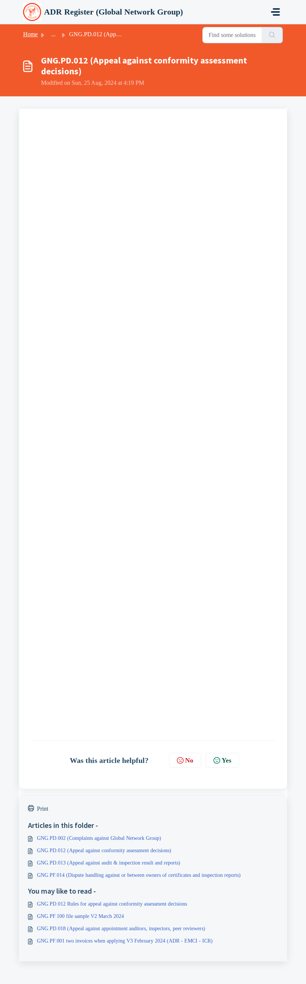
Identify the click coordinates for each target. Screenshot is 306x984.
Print (42, 808)
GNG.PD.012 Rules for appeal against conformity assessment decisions (112, 904)
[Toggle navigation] (275, 12)
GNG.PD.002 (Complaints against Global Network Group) (99, 838)
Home (30, 34)
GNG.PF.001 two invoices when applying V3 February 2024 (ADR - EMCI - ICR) (125, 941)
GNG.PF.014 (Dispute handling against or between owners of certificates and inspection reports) (139, 875)
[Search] (272, 35)
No (189, 760)
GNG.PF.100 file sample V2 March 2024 (80, 916)
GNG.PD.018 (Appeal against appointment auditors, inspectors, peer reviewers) (121, 928)
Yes (226, 760)
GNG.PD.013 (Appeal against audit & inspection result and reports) (108, 863)
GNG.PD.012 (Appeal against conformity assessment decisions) (104, 850)
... (53, 34)
